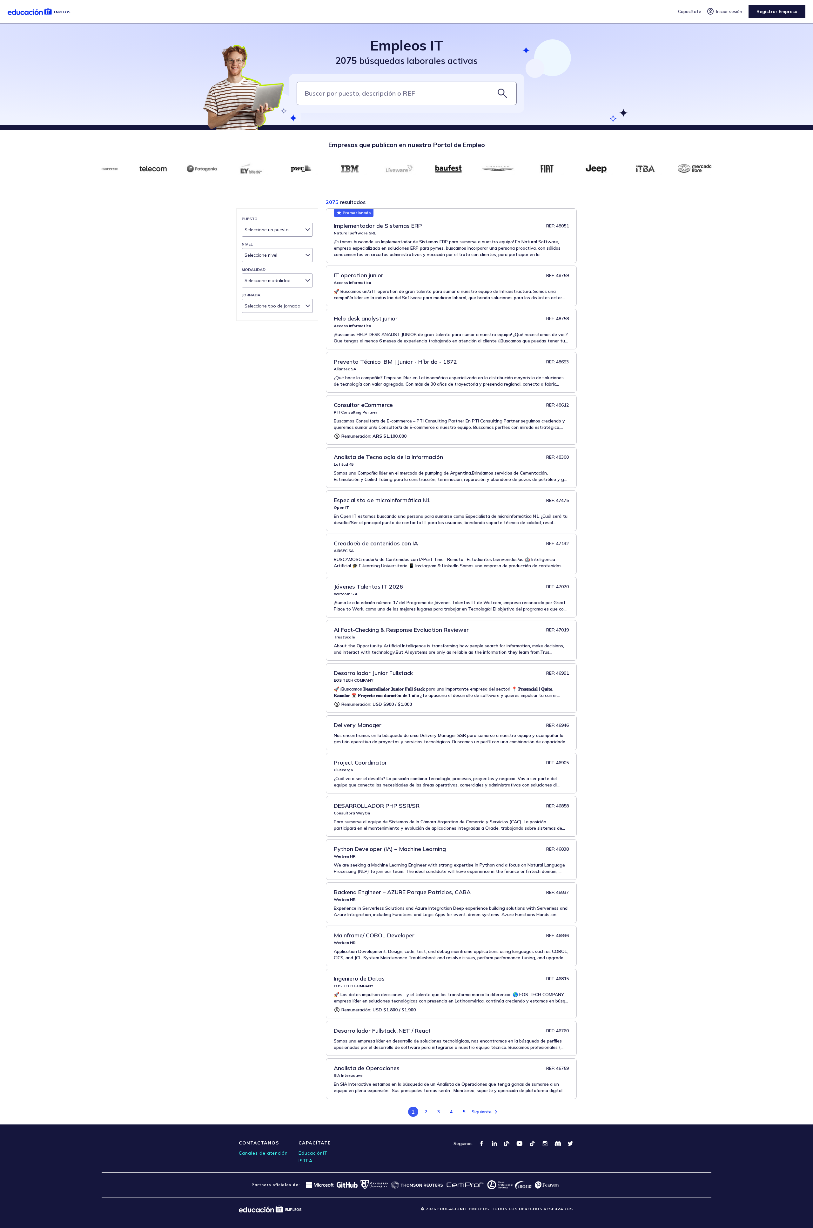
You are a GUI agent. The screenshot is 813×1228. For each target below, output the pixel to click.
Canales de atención (263, 1153)
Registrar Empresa (776, 11)
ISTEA (305, 1161)
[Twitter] (570, 1143)
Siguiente (482, 1112)
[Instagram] (545, 1143)
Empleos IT (406, 45)
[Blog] (507, 1143)
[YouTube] (519, 1143)
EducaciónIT (313, 1153)
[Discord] (557, 1143)
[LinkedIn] (494, 1143)
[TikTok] (532, 1143)
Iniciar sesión (724, 11)
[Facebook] (481, 1143)
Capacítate (689, 11)
